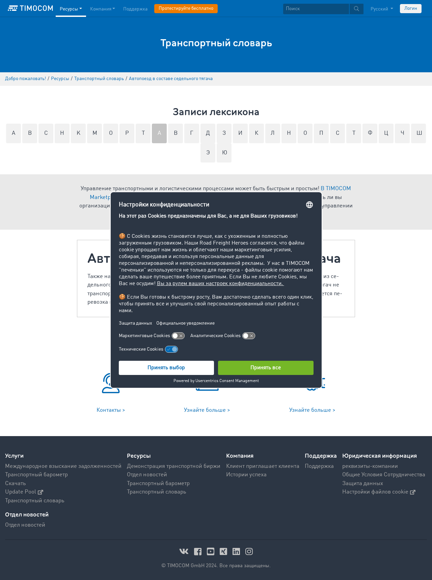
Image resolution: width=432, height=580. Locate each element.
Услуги (14, 456)
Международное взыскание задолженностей (63, 466)
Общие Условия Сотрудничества (383, 475)
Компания (100, 9)
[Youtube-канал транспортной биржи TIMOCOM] (211, 551)
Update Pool (20, 492)
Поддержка (135, 9)
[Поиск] (356, 9)
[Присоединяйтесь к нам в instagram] (249, 551)
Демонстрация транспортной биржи (173, 466)
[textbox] (323, 9)
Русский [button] (380, 9)
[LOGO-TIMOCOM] (30, 8)
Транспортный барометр (36, 475)
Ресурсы (69, 9)
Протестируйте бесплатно (186, 8)
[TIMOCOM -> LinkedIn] (237, 551)
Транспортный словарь (34, 501)
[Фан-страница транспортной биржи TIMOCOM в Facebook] (199, 551)
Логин (410, 8)
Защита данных (362, 483)
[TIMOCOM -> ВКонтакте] (185, 551)
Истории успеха (246, 475)
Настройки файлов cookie (375, 492)
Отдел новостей (147, 475)
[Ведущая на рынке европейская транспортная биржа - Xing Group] (224, 551)
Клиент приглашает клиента (262, 466)
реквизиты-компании (370, 466)
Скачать (15, 483)
